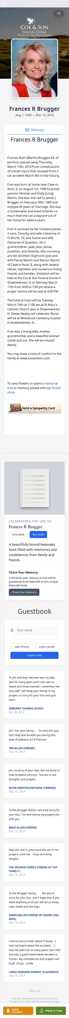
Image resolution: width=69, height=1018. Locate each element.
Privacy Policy (24, 1001)
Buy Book (38, 534)
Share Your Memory (24, 592)
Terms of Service (44, 1001)
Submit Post (34, 655)
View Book (18, 534)
